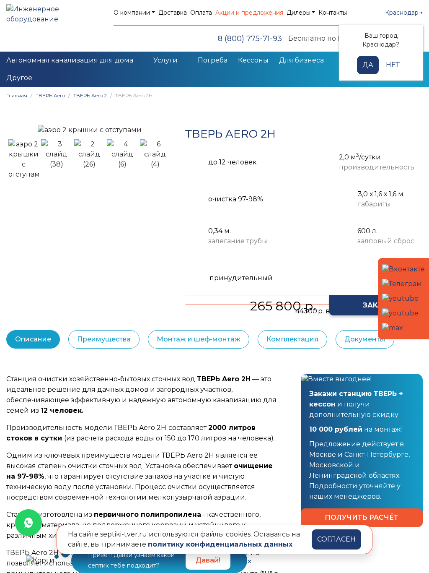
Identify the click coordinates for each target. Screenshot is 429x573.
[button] (16, 130)
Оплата (201, 12)
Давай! (208, 560)
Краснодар (402, 12)
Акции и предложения (249, 12)
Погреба (212, 60)
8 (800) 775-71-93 (250, 38)
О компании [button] (132, 12)
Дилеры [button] (298, 12)
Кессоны (253, 60)
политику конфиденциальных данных (220, 544)
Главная (16, 95)
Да (367, 65)
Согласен (336, 539)
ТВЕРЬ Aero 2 (90, 95)
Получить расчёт (361, 517)
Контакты (332, 12)
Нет (393, 65)
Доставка (172, 12)
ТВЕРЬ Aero (50, 95)
